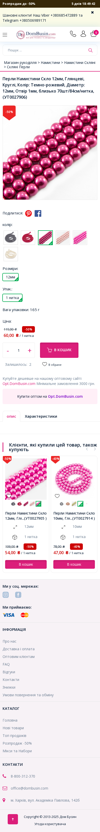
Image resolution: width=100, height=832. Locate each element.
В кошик (63, 349)
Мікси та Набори (17, 750)
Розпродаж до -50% (19, 4)
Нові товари (13, 727)
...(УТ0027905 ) (34, 518)
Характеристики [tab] (41, 416)
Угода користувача (50, 824)
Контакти (11, 679)
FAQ (6, 664)
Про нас (9, 641)
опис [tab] (11, 416)
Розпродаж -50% (17, 743)
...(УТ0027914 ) (82, 518)
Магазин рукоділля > (22, 62)
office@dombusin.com (29, 788)
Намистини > (52, 62)
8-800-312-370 (23, 776)
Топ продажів (14, 735)
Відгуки (9, 671)
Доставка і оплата (19, 648)
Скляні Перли (18, 66)
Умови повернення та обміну (28, 694)
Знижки (9, 687)
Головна (10, 720)
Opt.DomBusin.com (19, 383)
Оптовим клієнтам (19, 656)
